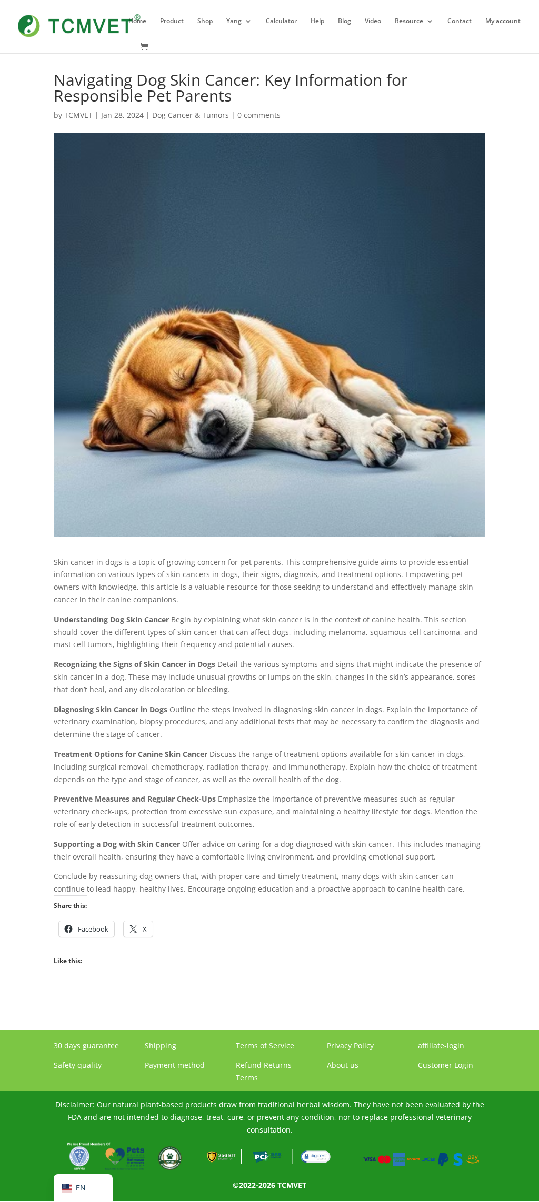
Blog (344, 21)
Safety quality (78, 1065)
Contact (459, 21)
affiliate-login (441, 1046)
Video (373, 21)
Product (172, 21)
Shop (205, 21)
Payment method (175, 1065)
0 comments (259, 115)
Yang (234, 21)
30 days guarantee (86, 1046)
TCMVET (78, 115)
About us (342, 1065)
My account (503, 21)
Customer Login (445, 1065)
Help (317, 21)
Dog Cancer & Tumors (190, 115)
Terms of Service (265, 1046)
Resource (409, 21)
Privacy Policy (350, 1046)
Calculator (281, 21)
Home (137, 21)
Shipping (160, 1046)
